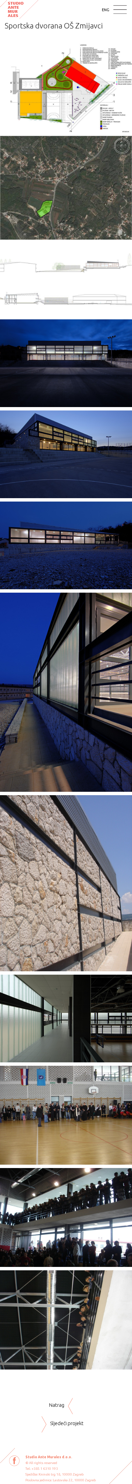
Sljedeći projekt (67, 1423)
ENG (105, 10)
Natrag (56, 1405)
